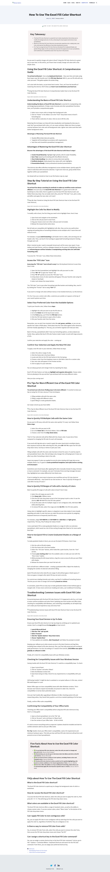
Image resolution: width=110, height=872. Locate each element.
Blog (69, 2)
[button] (96, 3)
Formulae (92, 2)
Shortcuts (84, 2)
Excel (73, 2)
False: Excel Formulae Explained (37, 852)
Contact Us (50, 869)
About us (60, 869)
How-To (78, 2)
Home (64, 2)
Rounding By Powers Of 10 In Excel (38, 850)
